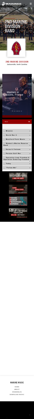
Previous (5, 94)
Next (29, 94)
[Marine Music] (11, 4)
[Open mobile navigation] (30, 3)
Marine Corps (17, 416)
